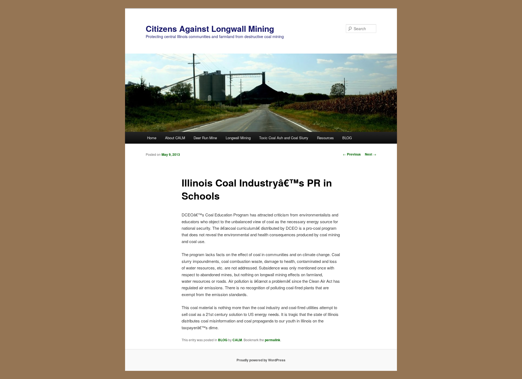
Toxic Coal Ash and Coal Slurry (283, 137)
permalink (272, 339)
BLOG (347, 137)
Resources (325, 137)
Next (370, 154)
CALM (237, 339)
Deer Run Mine (205, 137)
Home (151, 137)
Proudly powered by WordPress (261, 360)
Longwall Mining (238, 137)
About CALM (175, 137)
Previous (352, 154)
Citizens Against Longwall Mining (210, 28)
